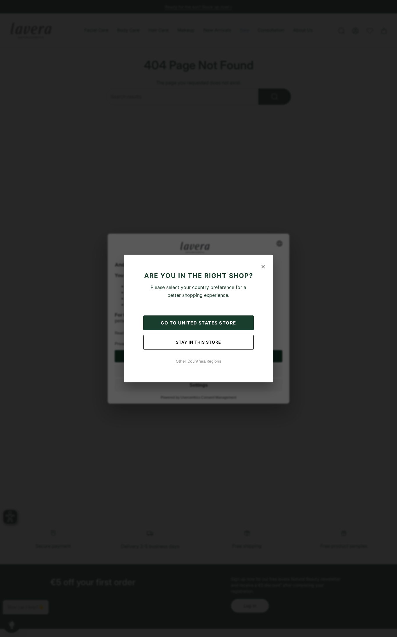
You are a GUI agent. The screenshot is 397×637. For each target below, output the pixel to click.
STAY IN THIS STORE (198, 342)
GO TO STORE (198, 323)
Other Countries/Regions (198, 361)
